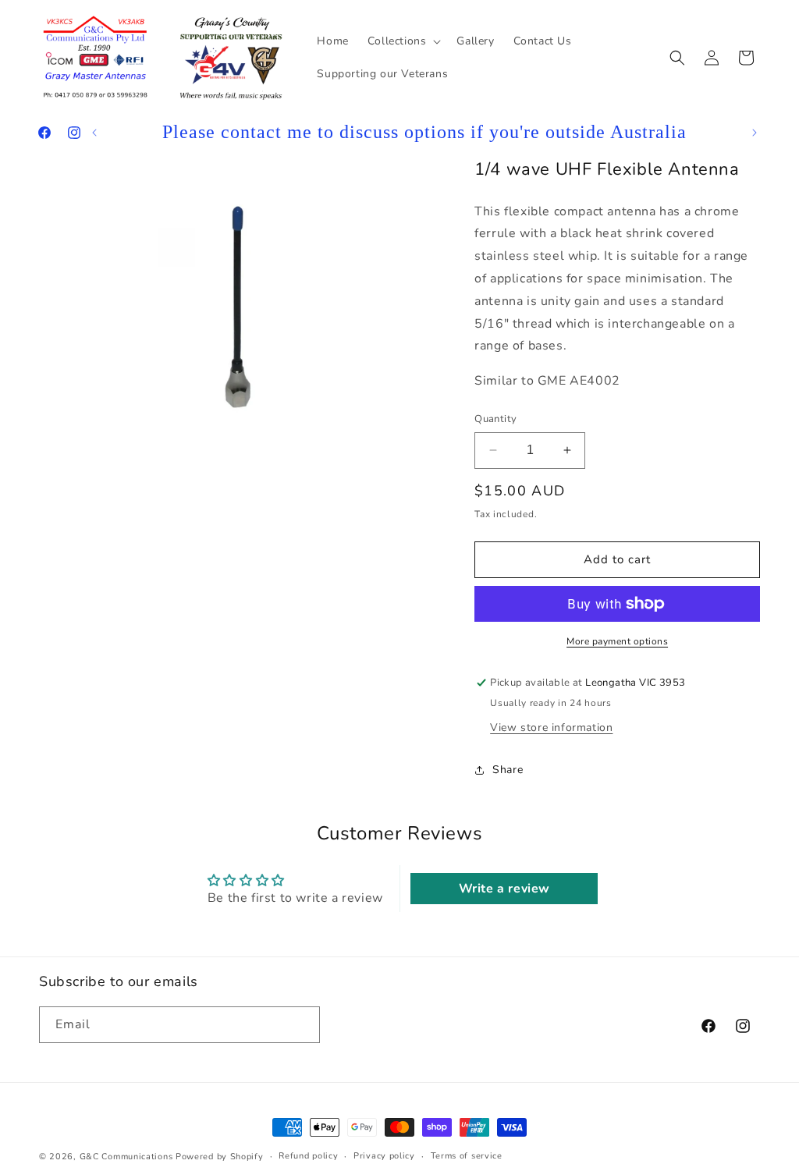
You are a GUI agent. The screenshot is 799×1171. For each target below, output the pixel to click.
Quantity (495, 419)
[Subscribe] (302, 1024)
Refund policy (308, 1156)
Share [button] (507, 769)
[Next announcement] (754, 132)
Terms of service (466, 1156)
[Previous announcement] (94, 132)
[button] (403, 41)
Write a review (504, 888)
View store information (551, 727)
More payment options (617, 641)
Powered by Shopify (220, 1156)
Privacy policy (384, 1156)
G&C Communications (126, 1156)
